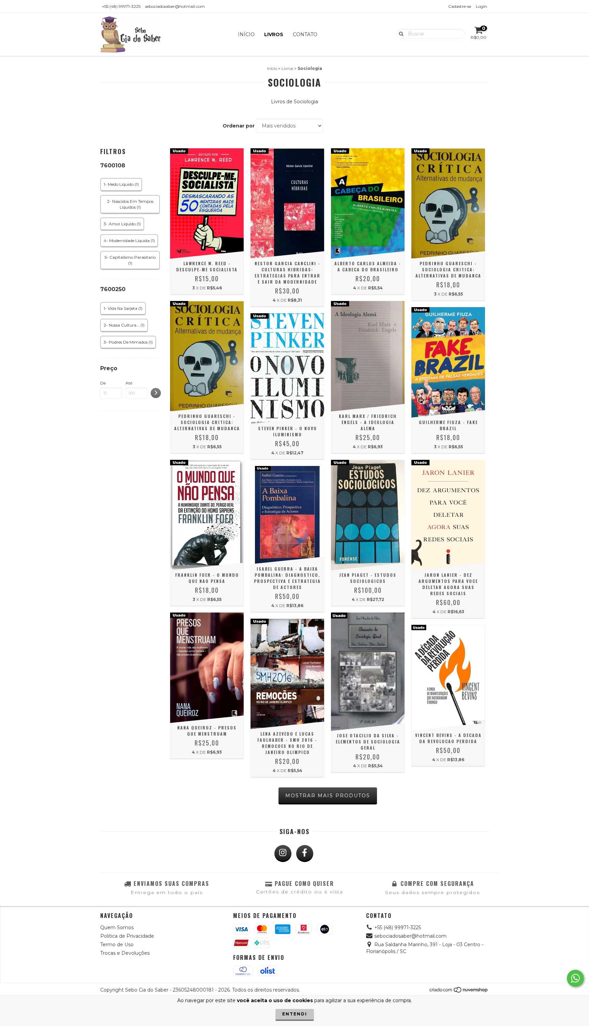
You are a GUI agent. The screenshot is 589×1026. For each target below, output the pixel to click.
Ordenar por (239, 126)
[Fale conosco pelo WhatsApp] (575, 978)
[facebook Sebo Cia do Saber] (304, 853)
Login (481, 6)
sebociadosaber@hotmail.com (175, 6)
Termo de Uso (117, 944)
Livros (273, 34)
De (103, 383)
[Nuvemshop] (459, 991)
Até (128, 383)
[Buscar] (400, 33)
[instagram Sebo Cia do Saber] (282, 853)
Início (246, 34)
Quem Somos (117, 927)
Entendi (294, 1013)
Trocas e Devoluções (125, 953)
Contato (305, 34)
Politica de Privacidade (127, 936)
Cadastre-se (459, 6)
